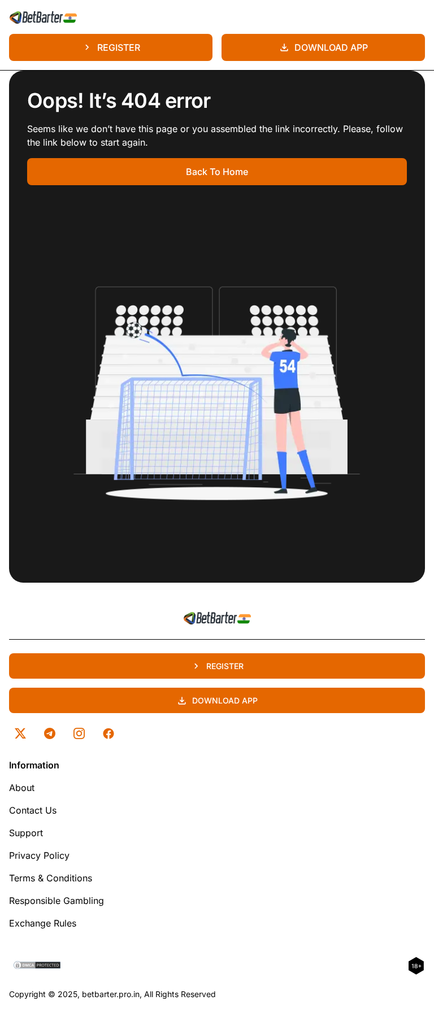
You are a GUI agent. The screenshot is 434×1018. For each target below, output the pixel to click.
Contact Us (33, 810)
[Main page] (43, 17)
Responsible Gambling (56, 900)
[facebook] (108, 733)
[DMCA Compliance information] (37, 966)
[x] (20, 733)
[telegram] (49, 733)
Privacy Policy (39, 855)
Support (26, 832)
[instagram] (79, 733)
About (21, 787)
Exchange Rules (42, 923)
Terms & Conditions (50, 878)
